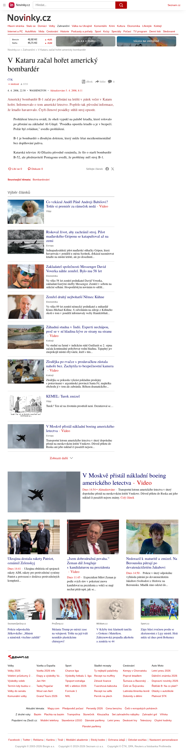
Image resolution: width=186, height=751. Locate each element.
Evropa (50, 245)
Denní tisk (155, 31)
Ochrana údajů (116, 739)
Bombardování (41, 179)
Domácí (42, 25)
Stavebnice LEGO (72, 720)
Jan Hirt (41, 680)
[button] (26, 212)
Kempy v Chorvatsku (135, 670)
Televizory (145, 720)
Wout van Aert (45, 691)
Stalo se (31, 25)
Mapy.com (53, 708)
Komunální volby (17, 696)
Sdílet (103, 81)
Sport (98, 31)
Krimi (112, 25)
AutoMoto (30, 31)
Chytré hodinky (163, 720)
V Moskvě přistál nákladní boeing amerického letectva (80, 428)
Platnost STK (159, 696)
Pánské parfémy (91, 726)
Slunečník (88, 714)
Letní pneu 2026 (161, 670)
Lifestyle (147, 25)
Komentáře (100, 25)
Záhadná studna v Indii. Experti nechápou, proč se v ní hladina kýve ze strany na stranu (79, 329)
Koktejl (157, 25)
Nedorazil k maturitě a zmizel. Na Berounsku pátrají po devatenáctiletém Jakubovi (151, 563)
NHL (67, 696)
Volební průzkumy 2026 (21, 675)
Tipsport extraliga (75, 680)
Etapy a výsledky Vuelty (50, 675)
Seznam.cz (174, 5)
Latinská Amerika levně (136, 691)
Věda (41, 31)
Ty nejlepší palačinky (106, 670)
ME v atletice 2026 (75, 685)
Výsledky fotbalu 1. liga (78, 675)
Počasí (127, 31)
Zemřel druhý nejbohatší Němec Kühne (75, 296)
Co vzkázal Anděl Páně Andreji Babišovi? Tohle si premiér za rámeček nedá (77, 204)
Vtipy (48, 211)
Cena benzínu (114, 708)
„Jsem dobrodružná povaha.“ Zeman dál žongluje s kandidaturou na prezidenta (88, 563)
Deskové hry (130, 720)
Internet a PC (15, 31)
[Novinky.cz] (29, 19)
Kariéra (50, 739)
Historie (64, 31)
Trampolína (73, 714)
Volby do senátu (17, 691)
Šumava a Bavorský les (136, 680)
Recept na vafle (103, 691)
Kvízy (106, 31)
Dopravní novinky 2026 (165, 680)
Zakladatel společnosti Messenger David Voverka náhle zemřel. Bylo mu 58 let (76, 268)
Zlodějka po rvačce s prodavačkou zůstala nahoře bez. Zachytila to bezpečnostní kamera (80, 363)
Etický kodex (98, 739)
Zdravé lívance (102, 680)
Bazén (37, 714)
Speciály (116, 31)
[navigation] (4, 5)
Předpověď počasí (72, 708)
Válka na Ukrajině (82, 25)
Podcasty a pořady (82, 31)
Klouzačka (103, 714)
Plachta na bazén (54, 714)
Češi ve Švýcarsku (133, 685)
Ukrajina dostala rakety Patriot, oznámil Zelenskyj (31, 560)
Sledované (169, 31)
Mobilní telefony (50, 720)
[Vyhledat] (121, 5)
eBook (89, 81)
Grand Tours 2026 (47, 696)
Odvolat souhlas (137, 739)
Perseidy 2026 (94, 708)
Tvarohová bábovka (105, 685)
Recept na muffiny (104, 675)
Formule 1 (71, 691)
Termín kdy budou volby (21, 685)
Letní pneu (114, 720)
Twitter (26, 739)
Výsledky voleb (16, 680)
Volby (52, 25)
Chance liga (72, 670)
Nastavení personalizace (163, 739)
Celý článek (127, 497)
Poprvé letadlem (132, 675)
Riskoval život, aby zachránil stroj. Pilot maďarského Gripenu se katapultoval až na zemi (77, 236)
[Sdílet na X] (112, 169)
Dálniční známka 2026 (164, 675)
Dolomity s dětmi (132, 696)
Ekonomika (133, 25)
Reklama (38, 739)
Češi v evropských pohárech (141, 708)
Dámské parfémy (95, 720)
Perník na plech (103, 696)
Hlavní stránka (16, 25)
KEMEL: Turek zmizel (63, 396)
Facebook (14, 739)
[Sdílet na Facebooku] (107, 169)
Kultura (121, 25)
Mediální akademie (77, 739)
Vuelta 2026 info (46, 670)
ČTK (10, 79)
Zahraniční (63, 25)
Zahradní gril (149, 714)
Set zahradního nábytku (125, 714)
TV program (140, 31)
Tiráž (60, 739)
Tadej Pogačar (45, 685)
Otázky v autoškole (162, 691)
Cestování (52, 31)
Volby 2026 (14, 670)
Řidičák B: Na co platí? (165, 685)
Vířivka (164, 714)
